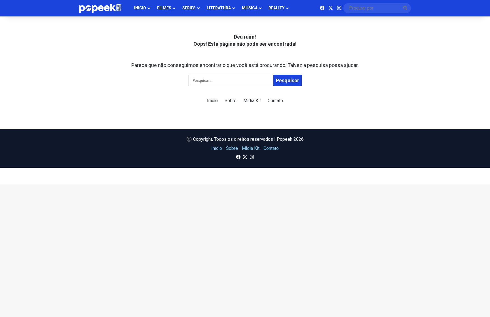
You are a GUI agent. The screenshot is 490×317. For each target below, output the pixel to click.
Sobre (230, 100)
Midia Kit (252, 100)
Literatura (219, 8)
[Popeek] (103, 8)
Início (140, 8)
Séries (189, 8)
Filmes (164, 8)
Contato (275, 100)
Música (249, 8)
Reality (276, 8)
